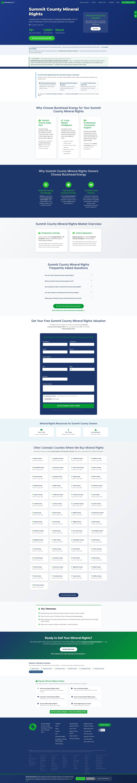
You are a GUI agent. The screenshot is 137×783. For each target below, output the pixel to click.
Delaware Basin (43, 760)
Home (57, 726)
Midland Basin (43, 758)
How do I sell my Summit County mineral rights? (59, 275)
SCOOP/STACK (43, 770)
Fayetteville (53, 758)
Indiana (86, 763)
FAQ (56, 734)
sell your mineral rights (72, 94)
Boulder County (73, 668)
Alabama (75, 766)
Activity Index (87, 731)
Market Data (103, 2)
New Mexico (65, 760)
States (94, 2)
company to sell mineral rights (91, 642)
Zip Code (44, 376)
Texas (64, 757)
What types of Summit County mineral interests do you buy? (63, 298)
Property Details (47, 384)
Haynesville (42, 766)
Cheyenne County (99, 668)
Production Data (99, 766)
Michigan (86, 766)
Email (42, 732)
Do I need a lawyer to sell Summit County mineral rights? (62, 292)
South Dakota (87, 773)
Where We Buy (59, 743)
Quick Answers (74, 736)
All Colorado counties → (36, 671)
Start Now (95, 28)
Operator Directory (89, 736)
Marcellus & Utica (54, 766)
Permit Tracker (99, 765)
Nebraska (87, 770)
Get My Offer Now (68, 649)
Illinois (86, 761)
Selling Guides (84, 2)
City (43, 366)
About (118, 2)
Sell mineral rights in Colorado (55, 94)
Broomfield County (85, 668)
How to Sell (73, 728)
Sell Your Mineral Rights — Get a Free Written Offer (68, 712)
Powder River (53, 763)
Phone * (72, 349)
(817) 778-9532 (45, 730)
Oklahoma (65, 758)
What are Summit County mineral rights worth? (59, 281)
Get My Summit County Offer (68, 406)
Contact (57, 731)
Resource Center (74, 726)
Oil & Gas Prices (88, 734)
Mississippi (87, 768)
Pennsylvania (76, 760)
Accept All (80, 778)
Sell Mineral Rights (128, 2)
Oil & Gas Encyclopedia (100, 768)
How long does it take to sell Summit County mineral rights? (63, 287)
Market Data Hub (88, 728)
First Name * (46, 341)
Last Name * (73, 341)
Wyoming (64, 765)
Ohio (74, 758)
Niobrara (53, 761)
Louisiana (64, 766)
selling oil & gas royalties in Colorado (68, 51)
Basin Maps (53, 770)
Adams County (35, 668)
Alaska (86, 757)
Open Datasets (99, 763)
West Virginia (76, 761)
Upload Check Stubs (61, 396)
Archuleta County (60, 668)
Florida (86, 760)
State (71, 366)
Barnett (41, 768)
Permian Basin (43, 757)
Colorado (64, 763)
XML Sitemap (31, 765)
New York (87, 771)
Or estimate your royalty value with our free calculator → (69, 310)
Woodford (53, 757)
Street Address (47, 357)
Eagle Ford (42, 761)
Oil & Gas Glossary (75, 738)
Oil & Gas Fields (88, 739)
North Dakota (65, 761)
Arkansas (75, 768)
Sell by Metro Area (89, 741)
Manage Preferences (103, 778)
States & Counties (88, 726)
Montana (75, 765)
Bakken (41, 763)
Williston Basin (54, 765)
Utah (75, 763)
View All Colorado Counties (68, 595)
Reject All (90, 778)
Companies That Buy (33, 763)
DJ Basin (53, 760)
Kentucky (87, 765)
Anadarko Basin (43, 765)
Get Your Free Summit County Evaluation (68, 306)
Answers (111, 2)
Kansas (75, 757)
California (87, 758)
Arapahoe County (47, 668)
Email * (45, 349)
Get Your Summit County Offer (42, 38)
